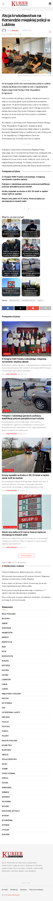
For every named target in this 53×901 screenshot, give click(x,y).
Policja (5, 722)
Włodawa (6, 801)
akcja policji (14, 300)
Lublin (40, 300)
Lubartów (6, 679)
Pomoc (5, 731)
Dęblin (4, 623)
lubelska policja (28, 300)
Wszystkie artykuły (11, 811)
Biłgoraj (6, 618)
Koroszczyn (7, 656)
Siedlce (5, 754)
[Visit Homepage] (19, 3)
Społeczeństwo (9, 759)
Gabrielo (15, 30)
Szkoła (5, 778)
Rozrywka (6, 750)
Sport (4, 764)
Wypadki (5, 825)
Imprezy (7, 354)
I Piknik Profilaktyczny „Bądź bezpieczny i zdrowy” (22, 572)
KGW (4, 647)
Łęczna (5, 675)
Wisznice (6, 797)
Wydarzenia (7, 820)
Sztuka (5, 783)
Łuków (5, 689)
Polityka (6, 726)
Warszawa (6, 787)
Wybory (5, 816)
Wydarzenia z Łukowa (14, 566)
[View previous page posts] (24, 208)
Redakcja (14, 890)
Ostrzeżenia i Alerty (11, 712)
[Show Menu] (50, 3)
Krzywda (6, 665)
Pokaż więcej (26, 555)
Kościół (5, 661)
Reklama (23, 890)
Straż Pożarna (8, 773)
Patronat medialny (36, 890)
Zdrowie (5, 834)
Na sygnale (8, 470)
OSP (3, 708)
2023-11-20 (26, 30)
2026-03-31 (23, 490)
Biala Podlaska (10, 527)
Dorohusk (6, 628)
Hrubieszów (7, 633)
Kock (4, 651)
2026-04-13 (23, 374)
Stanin (5, 769)
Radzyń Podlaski (9, 740)
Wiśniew (5, 792)
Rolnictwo (7, 745)
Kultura (5, 670)
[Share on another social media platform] (45, 308)
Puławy (5, 736)
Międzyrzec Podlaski (11, 694)
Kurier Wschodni (11, 374)
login (9, 562)
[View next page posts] (29, 208)
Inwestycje (7, 642)
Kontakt (5, 890)
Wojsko (5, 806)
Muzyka (5, 698)
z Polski (5, 830)
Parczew (6, 717)
